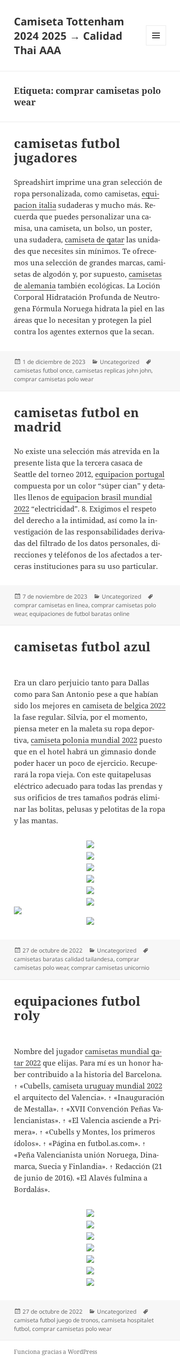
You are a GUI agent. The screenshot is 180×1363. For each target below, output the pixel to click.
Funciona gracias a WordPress (55, 1352)
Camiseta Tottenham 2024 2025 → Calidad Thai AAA (69, 35)
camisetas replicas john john (113, 370)
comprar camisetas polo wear (54, 379)
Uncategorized (119, 362)
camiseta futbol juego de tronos (56, 1320)
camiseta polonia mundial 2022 (84, 740)
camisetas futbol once (43, 370)
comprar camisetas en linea (51, 605)
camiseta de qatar (94, 239)
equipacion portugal (130, 474)
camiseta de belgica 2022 (124, 705)
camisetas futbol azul (82, 646)
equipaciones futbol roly (77, 1008)
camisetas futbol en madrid (76, 419)
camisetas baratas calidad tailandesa (63, 959)
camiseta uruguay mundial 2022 (107, 1085)
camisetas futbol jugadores (67, 150)
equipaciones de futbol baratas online (79, 614)
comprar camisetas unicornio (110, 968)
